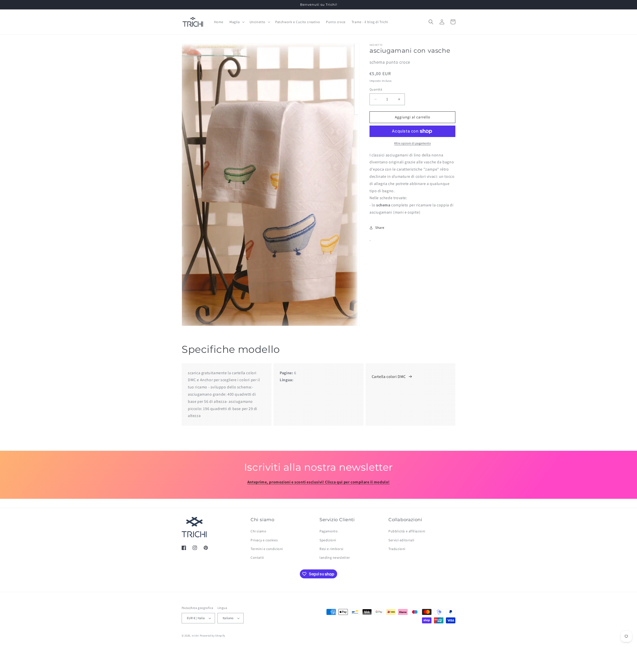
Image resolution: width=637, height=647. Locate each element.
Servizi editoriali (401, 540)
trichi (195, 635)
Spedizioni (327, 540)
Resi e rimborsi (331, 549)
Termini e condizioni (267, 549)
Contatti (257, 557)
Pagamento (328, 531)
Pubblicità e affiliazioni (406, 531)
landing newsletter (334, 557)
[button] (236, 22)
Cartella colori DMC (389, 376)
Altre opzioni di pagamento (412, 143)
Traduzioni (396, 549)
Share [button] (379, 227)
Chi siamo (258, 531)
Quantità (376, 89)
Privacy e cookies (264, 540)
